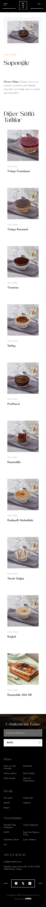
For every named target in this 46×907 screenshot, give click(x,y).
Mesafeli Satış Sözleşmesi (10, 826)
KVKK (6, 832)
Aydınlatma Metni (11, 840)
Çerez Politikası (29, 840)
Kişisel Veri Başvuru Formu (31, 833)
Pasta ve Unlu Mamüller (10, 767)
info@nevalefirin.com (13, 862)
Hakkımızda (28, 798)
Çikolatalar (27, 766)
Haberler (27, 803)
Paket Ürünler (9, 778)
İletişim (6, 808)
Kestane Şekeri (10, 773)
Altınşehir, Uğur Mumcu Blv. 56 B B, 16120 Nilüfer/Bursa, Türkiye (22, 868)
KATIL (10, 743)
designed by (19, 899)
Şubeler (7, 803)
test (5, 845)
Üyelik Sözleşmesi (30, 825)
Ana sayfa (8, 798)
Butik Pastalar (29, 773)
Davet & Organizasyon (29, 779)
